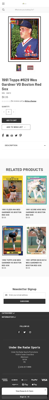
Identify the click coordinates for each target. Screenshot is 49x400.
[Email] (7, 135)
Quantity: (6, 107)
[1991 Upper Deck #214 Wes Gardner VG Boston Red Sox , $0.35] (36, 240)
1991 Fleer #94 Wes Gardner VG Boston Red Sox (11, 212)
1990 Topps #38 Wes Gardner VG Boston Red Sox (11, 263)
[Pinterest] (20, 135)
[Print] (12, 135)
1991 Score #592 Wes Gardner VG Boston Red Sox (36, 212)
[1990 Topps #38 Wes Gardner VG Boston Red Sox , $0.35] (12, 240)
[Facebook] (3, 135)
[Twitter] (16, 135)
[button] (29, 101)
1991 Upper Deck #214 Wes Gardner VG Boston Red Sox (36, 263)
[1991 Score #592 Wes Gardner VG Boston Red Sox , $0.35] (36, 190)
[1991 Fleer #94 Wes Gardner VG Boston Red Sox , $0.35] (12, 190)
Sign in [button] (23, 397)
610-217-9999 (25, 367)
